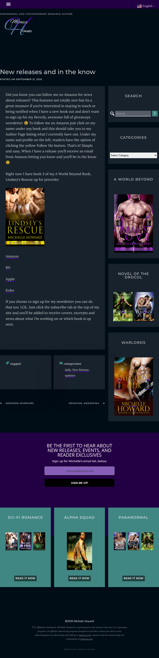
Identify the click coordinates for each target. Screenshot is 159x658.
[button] (119, 223)
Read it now (25, 578)
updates (70, 375)
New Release (80, 370)
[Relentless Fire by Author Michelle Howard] (123, 306)
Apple (10, 279)
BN (8, 267)
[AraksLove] (123, 223)
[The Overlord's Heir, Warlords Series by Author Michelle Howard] (133, 386)
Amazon (12, 256)
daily (68, 370)
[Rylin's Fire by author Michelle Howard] (144, 306)
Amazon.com (85, 635)
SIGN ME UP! (79, 483)
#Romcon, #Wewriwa (84, 403)
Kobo (10, 290)
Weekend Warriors (20, 403)
